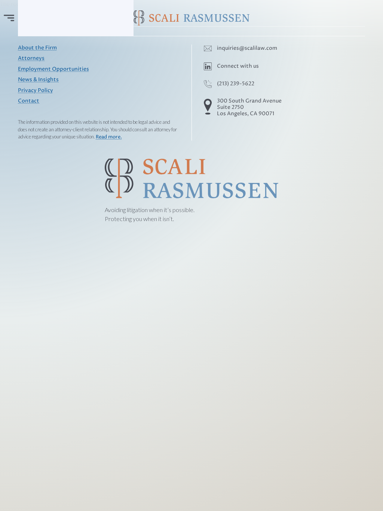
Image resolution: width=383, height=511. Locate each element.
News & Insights (38, 79)
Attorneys (31, 58)
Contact (28, 101)
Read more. (109, 137)
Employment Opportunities (53, 69)
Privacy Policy (35, 90)
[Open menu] (9, 18)
